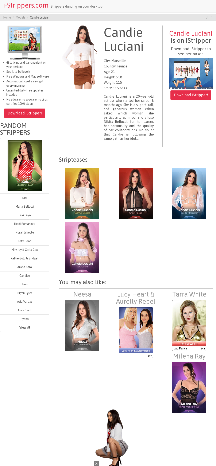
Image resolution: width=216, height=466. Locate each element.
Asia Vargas (24, 301)
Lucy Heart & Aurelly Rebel (135, 297)
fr (212, 17)
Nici (24, 198)
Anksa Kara (24, 267)
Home (7, 17)
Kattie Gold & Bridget (25, 258)
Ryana (24, 319)
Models (20, 17)
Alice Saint (25, 310)
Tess (25, 284)
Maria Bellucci (24, 206)
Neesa (82, 294)
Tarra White (189, 294)
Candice (24, 275)
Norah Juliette (24, 232)
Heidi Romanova (24, 224)
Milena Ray (189, 356)
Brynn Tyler (24, 293)
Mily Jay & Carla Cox (24, 249)
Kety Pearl (25, 241)
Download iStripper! (25, 113)
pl (207, 17)
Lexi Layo (25, 215)
